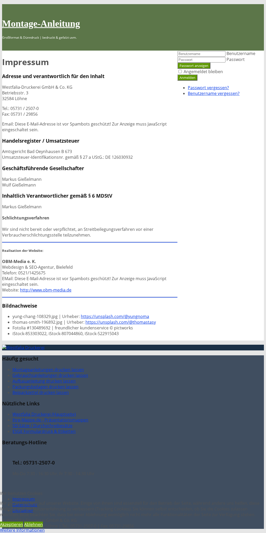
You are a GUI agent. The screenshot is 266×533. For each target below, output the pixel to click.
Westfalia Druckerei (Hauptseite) (44, 414)
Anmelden (187, 77)
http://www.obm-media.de (45, 290)
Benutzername (241, 53)
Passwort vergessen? (208, 88)
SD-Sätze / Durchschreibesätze (42, 425)
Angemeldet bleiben (203, 71)
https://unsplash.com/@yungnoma (115, 316)
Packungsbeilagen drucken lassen (45, 387)
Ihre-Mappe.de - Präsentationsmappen (50, 420)
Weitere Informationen (22, 530)
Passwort (236, 59)
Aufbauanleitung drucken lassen (44, 381)
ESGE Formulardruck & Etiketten (44, 431)
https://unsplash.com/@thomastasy (120, 322)
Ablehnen (33, 524)
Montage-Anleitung (41, 23)
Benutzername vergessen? (214, 93)
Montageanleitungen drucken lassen (48, 369)
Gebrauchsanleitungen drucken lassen (50, 375)
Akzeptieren (11, 524)
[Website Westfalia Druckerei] (23, 347)
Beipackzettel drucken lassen (40, 392)
